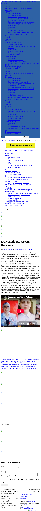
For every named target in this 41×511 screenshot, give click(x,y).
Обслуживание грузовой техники (19, 195)
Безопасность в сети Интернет (14, 205)
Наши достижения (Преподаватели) (20, 177)
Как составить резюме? (15, 60)
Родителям (11, 27)
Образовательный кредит (13, 67)
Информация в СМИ (15, 198)
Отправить (5, 485)
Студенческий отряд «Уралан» (18, 34)
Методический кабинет (16, 160)
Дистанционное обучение (13, 42)
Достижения (9, 176)
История (7, 169)
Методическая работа (11, 68)
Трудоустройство (10, 56)
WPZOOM (25, 505)
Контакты (8, 39)
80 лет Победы (9, 153)
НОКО (7, 65)
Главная (7, 6)
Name (2, 482)
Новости (23, 498)
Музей (10, 162)
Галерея (7, 37)
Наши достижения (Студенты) (18, 179)
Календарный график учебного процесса (21, 18)
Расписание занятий (15, 13)
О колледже (8, 155)
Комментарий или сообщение (11, 476)
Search (3, 137)
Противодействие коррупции (14, 203)
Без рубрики (10, 140)
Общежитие (12, 29)
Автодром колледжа (14, 174)
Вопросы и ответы (14, 54)
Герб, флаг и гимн (14, 157)
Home (2, 140)
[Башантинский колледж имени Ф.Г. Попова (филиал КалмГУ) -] (20, 3)
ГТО (6, 186)
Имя (3, 466)
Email (3, 472)
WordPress (31, 501)
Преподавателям (10, 36)
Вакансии (11, 58)
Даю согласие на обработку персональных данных (22, 479)
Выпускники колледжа (12, 181)
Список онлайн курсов (15, 51)
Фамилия (21, 470)
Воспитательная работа (16, 53)
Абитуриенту (9, 10)
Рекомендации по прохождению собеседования (23, 63)
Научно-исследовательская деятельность (18, 184)
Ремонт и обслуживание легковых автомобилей (24, 193)
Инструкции (12, 49)
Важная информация (15, 44)
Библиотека (12, 164)
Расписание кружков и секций (18, 17)
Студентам (8, 12)
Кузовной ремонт (14, 196)
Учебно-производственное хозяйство (20, 165)
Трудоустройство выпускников (18, 183)
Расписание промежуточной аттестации (21, 22)
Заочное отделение (11, 171)
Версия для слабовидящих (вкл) (21, 145)
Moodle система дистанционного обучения (22, 46)
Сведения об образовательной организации (19, 8)
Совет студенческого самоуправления (20, 32)
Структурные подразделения (17, 159)
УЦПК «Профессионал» (12, 172)
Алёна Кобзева (8, 249)
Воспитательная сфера (15, 30)
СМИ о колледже (14, 167)
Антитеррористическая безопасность (17, 202)
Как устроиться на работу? (17, 61)
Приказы (11, 48)
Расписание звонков (15, 15)
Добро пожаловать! (26, 494)
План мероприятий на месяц (17, 20)
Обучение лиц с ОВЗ (11, 200)
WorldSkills (8, 188)
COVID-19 (8, 41)
